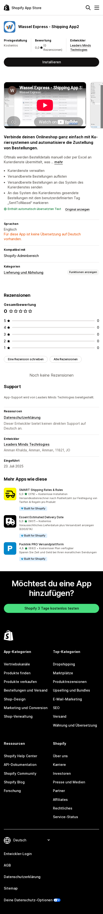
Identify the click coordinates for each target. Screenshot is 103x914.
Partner (59, 791)
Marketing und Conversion (25, 708)
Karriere (59, 765)
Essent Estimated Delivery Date (41, 517)
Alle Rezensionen (66, 359)
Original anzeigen (77, 209)
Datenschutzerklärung (22, 417)
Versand (59, 716)
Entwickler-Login (18, 854)
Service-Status (65, 817)
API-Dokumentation (20, 765)
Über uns (60, 756)
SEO (56, 708)
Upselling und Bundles (71, 690)
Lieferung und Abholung (23, 272)
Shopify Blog (14, 782)
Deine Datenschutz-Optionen (28, 900)
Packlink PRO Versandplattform (41, 544)
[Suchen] (88, 7)
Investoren (62, 773)
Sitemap (11, 888)
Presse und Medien (69, 782)
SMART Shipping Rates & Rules (41, 490)
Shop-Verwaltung (18, 716)
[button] (51, 499)
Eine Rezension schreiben (26, 359)
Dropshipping (64, 664)
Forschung (12, 791)
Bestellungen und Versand (25, 690)
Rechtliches (62, 808)
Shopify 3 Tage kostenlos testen (51, 608)
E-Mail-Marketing (67, 699)
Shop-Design (14, 699)
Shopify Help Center (20, 756)
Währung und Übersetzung (75, 725)
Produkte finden (17, 673)
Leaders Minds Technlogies (27, 444)
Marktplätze (63, 673)
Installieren (51, 62)
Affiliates (60, 800)
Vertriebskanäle (17, 664)
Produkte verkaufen (20, 682)
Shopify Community (20, 773)
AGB (7, 865)
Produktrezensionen (69, 682)
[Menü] (96, 7)
